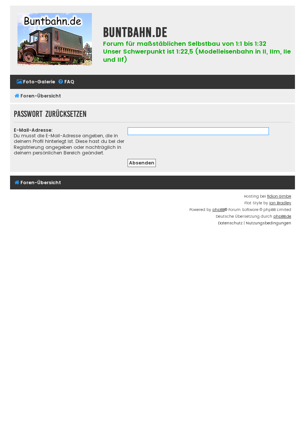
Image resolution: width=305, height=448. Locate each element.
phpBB (218, 209)
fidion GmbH (279, 196)
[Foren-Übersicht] (54, 40)
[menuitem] (35, 82)
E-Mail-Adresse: (33, 130)
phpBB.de (282, 216)
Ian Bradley (280, 203)
